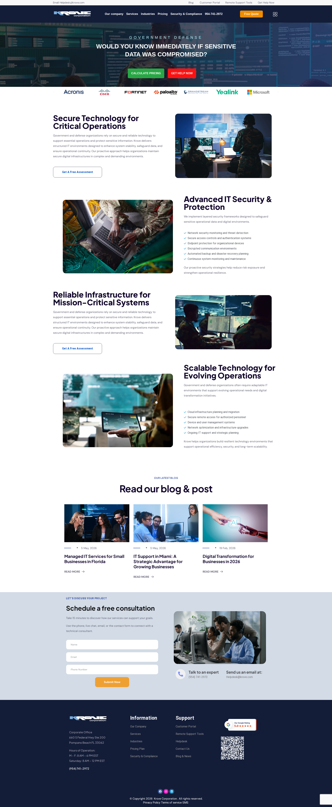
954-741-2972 (214, 14)
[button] (54, 92)
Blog (190, 2)
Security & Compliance (186, 14)
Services (132, 14)
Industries (148, 14)
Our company (114, 14)
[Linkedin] (171, 791)
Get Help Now (266, 2)
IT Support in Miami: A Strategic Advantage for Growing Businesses (158, 561)
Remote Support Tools (239, 2)
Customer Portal (207, 2)
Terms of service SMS (174, 802)
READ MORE (72, 571)
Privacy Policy (151, 802)
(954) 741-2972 (79, 768)
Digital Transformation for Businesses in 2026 (228, 559)
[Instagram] (166, 791)
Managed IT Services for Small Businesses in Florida (94, 559)
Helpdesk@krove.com (72, 2)
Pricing (163, 14)
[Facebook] (160, 791)
